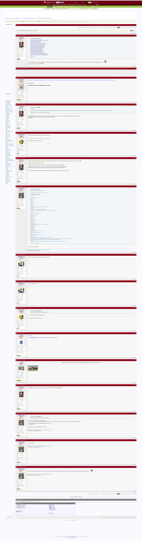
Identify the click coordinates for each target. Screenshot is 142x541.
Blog (45, 6)
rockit (21, 362)
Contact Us (102, 517)
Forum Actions (59, 8)
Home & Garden (83, 4)
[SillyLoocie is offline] (21, 87)
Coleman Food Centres (9, 111)
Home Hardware (8, 127)
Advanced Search (94, 8)
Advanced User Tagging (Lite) (65, 536)
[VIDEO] (50, 507)
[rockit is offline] (21, 368)
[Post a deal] (97, 4)
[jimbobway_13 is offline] (21, 264)
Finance (72, 4)
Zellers (7, 183)
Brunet (7, 107)
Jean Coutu (7, 132)
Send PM (134, 66)
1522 (102, 27)
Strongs (7, 169)
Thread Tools (133, 33)
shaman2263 (21, 134)
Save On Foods (8, 164)
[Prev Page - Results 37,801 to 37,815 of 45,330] (99, 27)
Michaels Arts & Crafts (9, 143)
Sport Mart (7, 167)
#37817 (135, 77)
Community (53, 8)
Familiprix (7, 115)
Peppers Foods (8, 151)
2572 (128, 27)
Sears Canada (8, 165)
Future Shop (8, 120)
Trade (96, 6)
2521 (116, 27)
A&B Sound (7, 102)
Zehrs (6, 182)
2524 (123, 27)
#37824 (135, 307)
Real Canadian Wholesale (10, 160)
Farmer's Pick (8, 117)
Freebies (65, 4)
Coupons (57, 4)
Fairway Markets (8, 114)
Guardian (7, 123)
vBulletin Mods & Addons (72, 536)
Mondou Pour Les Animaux (10, 144)
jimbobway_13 (21, 256)
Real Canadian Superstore (10, 159)
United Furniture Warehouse (8, 179)
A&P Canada (8, 103)
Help (93, 2)
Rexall (7, 161)
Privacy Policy (132, 517)
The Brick (7, 173)
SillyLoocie (21, 79)
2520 (114, 27)
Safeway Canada (8, 163)
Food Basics (8, 118)
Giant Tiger (7, 121)
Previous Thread (73, 496)
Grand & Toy (8, 122)
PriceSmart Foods (8, 155)
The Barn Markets (8, 171)
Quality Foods (8, 158)
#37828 (135, 413)
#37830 (135, 466)
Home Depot (8, 126)
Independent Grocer (9, 131)
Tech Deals (54, 4)
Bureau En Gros (8, 108)
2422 (107, 27)
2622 (130, 27)
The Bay (7, 172)
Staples (7, 168)
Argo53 (21, 335)
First (98, 27)
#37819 (135, 132)
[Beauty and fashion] (91, 4)
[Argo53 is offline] (21, 342)
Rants (79, 4)
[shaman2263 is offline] (21, 142)
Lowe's (7, 138)
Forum (49, 6)
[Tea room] (89, 4)
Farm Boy (7, 116)
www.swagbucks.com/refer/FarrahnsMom (34, 250)
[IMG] (50, 506)
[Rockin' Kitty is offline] (21, 196)
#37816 (135, 35)
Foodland (7, 119)
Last (134, 27)
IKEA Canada (8, 130)
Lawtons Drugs (8, 134)
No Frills (7, 148)
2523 (121, 27)
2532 (125, 27)
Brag (82, 6)
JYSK (7, 133)
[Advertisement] (37, 72)
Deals (50, 4)
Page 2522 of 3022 (92, 27)
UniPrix (7, 177)
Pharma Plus (8, 153)
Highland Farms (8, 125)
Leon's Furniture (8, 135)
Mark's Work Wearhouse (9, 140)
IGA (6, 129)
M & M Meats (8, 139)
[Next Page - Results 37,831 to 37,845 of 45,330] (133, 27)
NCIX (6, 147)
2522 (118, 27)
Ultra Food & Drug (8, 176)
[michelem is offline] (21, 45)
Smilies (50, 505)
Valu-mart (7, 180)
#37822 (135, 254)
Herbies (7, 124)
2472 (109, 27)
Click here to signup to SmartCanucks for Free (22, 68)
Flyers (61, 4)
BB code (50, 504)
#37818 (135, 104)
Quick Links (65, 8)
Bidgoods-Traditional (9, 106)
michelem (21, 37)
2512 (112, 27)
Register (96, 2)
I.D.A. (7, 128)
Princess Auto (8, 156)
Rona (6, 162)
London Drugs (8, 136)
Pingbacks (18, 510)
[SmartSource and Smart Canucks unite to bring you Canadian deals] (10, 96)
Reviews (75, 4)
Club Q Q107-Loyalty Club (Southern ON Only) (28, 30)
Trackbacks (51, 509)
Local (89, 6)
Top (74, 6)
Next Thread (79, 496)
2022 (105, 27)
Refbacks (17, 511)
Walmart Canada (8, 181)
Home (48, 4)
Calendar (48, 8)
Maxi (6, 142)
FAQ (45, 8)
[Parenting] (94, 4)
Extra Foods (8, 113)
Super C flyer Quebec (9, 170)
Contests (69, 4)
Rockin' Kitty (21, 188)
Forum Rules (50, 513)
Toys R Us (7, 175)
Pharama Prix (8, 152)
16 (133, 30)
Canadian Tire (8, 110)
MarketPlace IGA (8, 141)
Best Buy (7, 105)
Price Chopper (8, 154)
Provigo (7, 157)
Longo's (7, 137)
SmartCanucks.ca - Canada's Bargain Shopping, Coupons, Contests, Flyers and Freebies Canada (117, 517)
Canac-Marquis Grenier (9, 109)
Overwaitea (7, 149)
